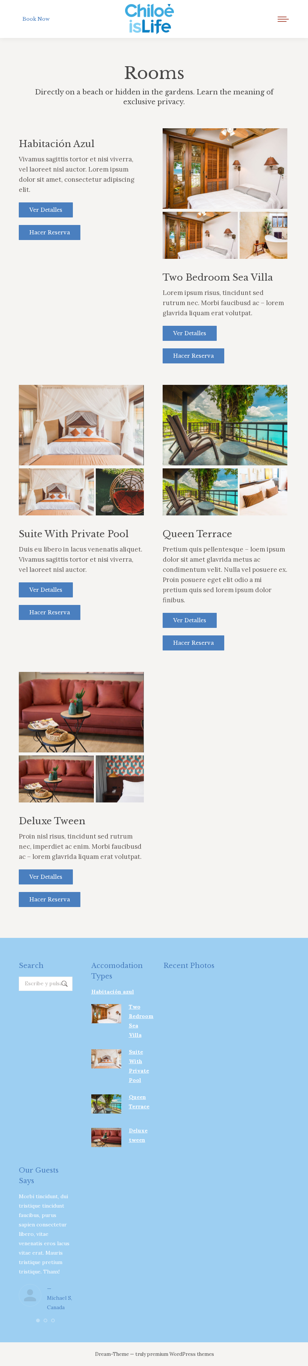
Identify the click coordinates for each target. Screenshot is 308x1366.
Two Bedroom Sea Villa (218, 277)
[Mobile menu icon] (283, 19)
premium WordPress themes (180, 1354)
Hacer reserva (49, 232)
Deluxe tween (52, 821)
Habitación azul (57, 143)
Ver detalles (45, 210)
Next (276, 176)
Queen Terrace (197, 534)
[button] (38, 1320)
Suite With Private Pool (74, 534)
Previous (173, 176)
